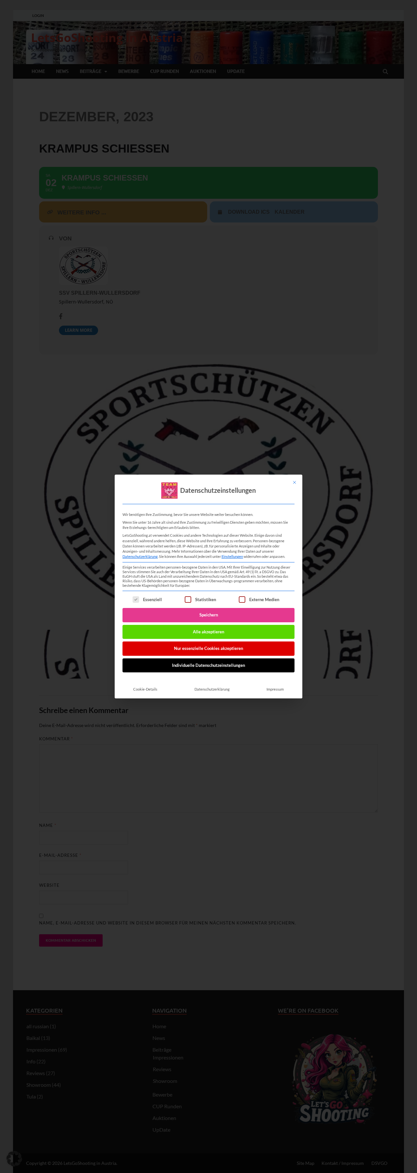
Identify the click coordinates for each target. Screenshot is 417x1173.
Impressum (275, 689)
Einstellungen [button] (232, 556)
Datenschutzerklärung (140, 556)
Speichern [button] (208, 614)
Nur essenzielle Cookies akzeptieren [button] (208, 648)
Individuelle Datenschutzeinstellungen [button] (208, 665)
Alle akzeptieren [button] (208, 631)
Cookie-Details (145, 689)
